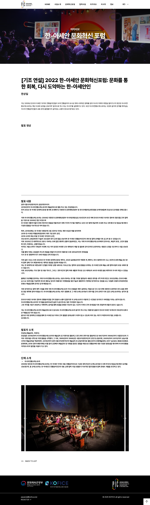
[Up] (146, 501)
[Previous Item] (25, 418)
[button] (70, 4)
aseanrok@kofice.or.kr (29, 497)
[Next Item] (124, 418)
